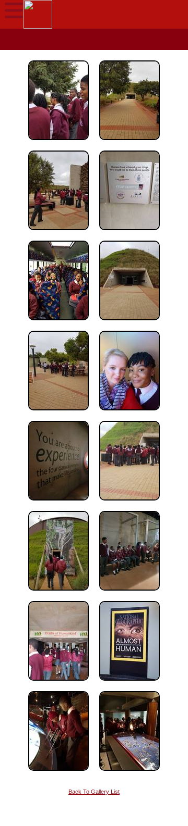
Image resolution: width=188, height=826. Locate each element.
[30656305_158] (58, 233)
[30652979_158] (129, 143)
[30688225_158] (129, 233)
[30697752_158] (129, 323)
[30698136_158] (129, 503)
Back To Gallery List (94, 792)
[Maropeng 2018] (58, 774)
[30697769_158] (58, 413)
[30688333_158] (58, 323)
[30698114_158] (58, 503)
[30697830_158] (129, 413)
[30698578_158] (58, 594)
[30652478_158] (58, 143)
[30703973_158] (58, 684)
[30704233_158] (129, 684)
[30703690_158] (129, 594)
